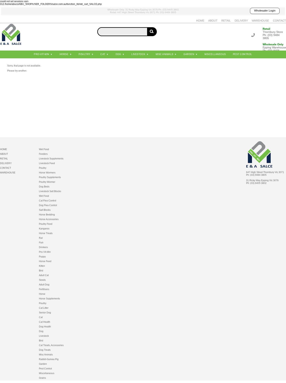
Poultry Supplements (50, 177)
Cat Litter (43, 308)
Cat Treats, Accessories (51, 345)
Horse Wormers (47, 172)
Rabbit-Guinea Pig (49, 359)
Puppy (42, 256)
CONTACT (279, 20)
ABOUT (213, 20)
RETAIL (226, 20)
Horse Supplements (49, 298)
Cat (102, 54)
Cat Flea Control (47, 200)
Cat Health (44, 322)
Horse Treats (46, 233)
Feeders (43, 154)
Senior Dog (45, 312)
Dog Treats (45, 350)
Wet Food (44, 149)
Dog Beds (44, 186)
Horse (64, 54)
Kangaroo (44, 228)
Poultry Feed (45, 224)
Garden (188, 54)
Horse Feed (45, 261)
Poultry (84, 54)
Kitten (42, 266)
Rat (41, 238)
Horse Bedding (47, 214)
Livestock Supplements (51, 158)
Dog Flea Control (48, 205)
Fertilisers (44, 289)
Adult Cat (44, 275)
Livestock (138, 54)
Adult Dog (44, 284)
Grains (42, 378)
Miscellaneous (215, 54)
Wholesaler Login (264, 10)
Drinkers (43, 247)
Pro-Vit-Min (41, 54)
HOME (200, 20)
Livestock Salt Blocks (50, 191)
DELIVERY (241, 20)
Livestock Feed (47, 163)
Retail (266, 28)
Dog (118, 54)
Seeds (42, 280)
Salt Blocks (45, 210)
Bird (41, 270)
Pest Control (242, 54)
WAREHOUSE (260, 20)
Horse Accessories (49, 219)
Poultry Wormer (47, 182)
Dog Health (45, 326)
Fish (41, 242)
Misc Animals (164, 54)
